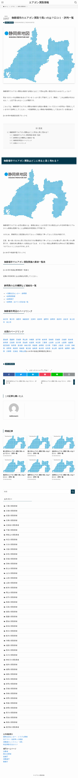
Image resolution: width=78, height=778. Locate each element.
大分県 (67, 345)
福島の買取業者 (11, 674)
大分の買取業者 (11, 544)
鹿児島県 (6, 345)
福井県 (60, 348)
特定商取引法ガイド (10, 744)
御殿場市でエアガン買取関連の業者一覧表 (26, 135)
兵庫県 (8, 351)
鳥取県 (15, 348)
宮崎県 (51, 339)
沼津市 (33, 319)
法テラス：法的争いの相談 (13, 739)
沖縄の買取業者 (11, 640)
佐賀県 (31, 342)
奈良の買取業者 (11, 554)
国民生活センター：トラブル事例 (15, 737)
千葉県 (54, 345)
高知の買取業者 (11, 717)
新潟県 (20, 345)
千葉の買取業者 (11, 530)
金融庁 (5, 756)
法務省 (5, 751)
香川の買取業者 (11, 712)
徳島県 (34, 348)
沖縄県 (31, 339)
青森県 (34, 345)
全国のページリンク (19, 143)
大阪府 (60, 345)
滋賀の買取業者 (11, 645)
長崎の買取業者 (11, 693)
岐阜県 (44, 339)
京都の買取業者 (11, 511)
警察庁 (5, 762)
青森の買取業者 (11, 703)
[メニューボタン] (2, 2)
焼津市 (39, 319)
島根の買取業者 (11, 602)
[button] (9, 374)
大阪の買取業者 (11, 549)
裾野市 (46, 319)
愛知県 (5, 339)
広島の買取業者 (11, 607)
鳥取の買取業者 (11, 722)
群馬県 (5, 342)
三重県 (44, 342)
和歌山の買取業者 (12, 535)
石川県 (47, 345)
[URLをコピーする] (69, 374)
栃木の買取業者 (11, 636)
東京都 (28, 348)
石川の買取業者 (11, 655)
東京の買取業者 (11, 631)
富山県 (54, 348)
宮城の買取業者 (11, 559)
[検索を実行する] (73, 491)
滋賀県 (70, 342)
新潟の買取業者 (11, 626)
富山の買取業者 (11, 568)
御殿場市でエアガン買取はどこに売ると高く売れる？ (29, 132)
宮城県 (57, 339)
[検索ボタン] (75, 2)
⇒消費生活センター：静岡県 (16, 293)
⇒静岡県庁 (10, 299)
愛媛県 (12, 339)
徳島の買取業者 (11, 612)
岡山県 (25, 339)
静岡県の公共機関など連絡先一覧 (24, 138)
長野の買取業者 (11, 698)
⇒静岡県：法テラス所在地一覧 (17, 302)
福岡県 (67, 348)
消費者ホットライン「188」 (13, 742)
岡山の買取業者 (11, 592)
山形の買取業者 (11, 578)
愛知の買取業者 (11, 621)
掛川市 (5, 319)
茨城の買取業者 (11, 688)
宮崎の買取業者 (11, 563)
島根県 (21, 348)
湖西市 (18, 319)
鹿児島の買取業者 (12, 727)
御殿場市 (26, 319)
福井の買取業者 (11, 664)
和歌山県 (22, 351)
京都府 (64, 339)
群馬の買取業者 (11, 684)
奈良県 (47, 348)
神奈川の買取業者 (12, 660)
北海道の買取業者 (12, 525)
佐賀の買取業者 (11, 515)
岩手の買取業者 (11, 597)
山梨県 (64, 342)
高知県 (25, 342)
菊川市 (12, 319)
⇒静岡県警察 (10, 296)
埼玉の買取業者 (11, 539)
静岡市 (52, 319)
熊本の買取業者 (11, 650)
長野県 (8, 348)
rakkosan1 (13, 416)
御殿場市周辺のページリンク (22, 140)
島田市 (59, 319)
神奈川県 (27, 345)
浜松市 (65, 319)
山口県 (57, 342)
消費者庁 (6, 759)
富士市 (8, 322)
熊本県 (70, 339)
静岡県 (41, 345)
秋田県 (13, 345)
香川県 (18, 342)
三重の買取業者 (11, 506)
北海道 (15, 351)
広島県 (12, 342)
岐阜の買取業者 (11, 587)
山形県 (51, 342)
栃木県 (41, 348)
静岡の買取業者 (9, 22)
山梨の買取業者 (11, 583)
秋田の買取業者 (11, 679)
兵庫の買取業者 (11, 520)
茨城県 (18, 339)
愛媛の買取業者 (11, 616)
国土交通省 (7, 754)
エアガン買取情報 (39, 2)
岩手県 (38, 339)
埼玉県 (38, 342)
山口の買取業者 (11, 573)
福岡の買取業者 (11, 669)
